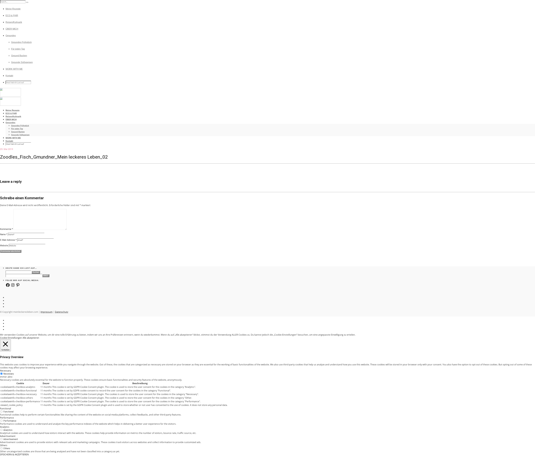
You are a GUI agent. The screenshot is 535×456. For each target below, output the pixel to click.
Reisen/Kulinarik (14, 22)
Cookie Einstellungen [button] (11, 337)
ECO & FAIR (12, 15)
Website (4, 245)
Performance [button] (7, 417)
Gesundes (11, 35)
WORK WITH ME (14, 69)
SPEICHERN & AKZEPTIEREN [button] (14, 454)
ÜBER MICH (12, 29)
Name (3, 234)
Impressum (47, 311)
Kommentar (6, 229)
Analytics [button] (4, 426)
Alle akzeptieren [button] (31, 337)
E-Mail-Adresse (8, 240)
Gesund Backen (19, 55)
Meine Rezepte (13, 9)
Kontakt (9, 75)
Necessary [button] (5, 370)
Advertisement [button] (7, 436)
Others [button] (3, 445)
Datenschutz (61, 311)
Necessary (8, 373)
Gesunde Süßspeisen (22, 62)
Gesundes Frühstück (21, 42)
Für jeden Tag (18, 49)
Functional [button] (5, 408)
